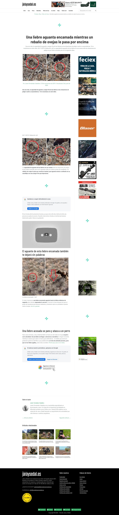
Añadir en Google (33, 208)
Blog (40, 14)
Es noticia (82, 477)
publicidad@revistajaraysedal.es (43, 487)
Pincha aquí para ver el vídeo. (57, 342)
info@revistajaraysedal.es (37, 490)
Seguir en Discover (52, 359)
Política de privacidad (65, 487)
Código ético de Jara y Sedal (67, 483)
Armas (81, 489)
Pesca (81, 485)
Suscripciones (63, 479)
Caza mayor (83, 481)
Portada (36, 14)
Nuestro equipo (64, 481)
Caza (81, 479)
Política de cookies (65, 491)
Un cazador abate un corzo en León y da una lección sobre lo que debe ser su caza (46, 441)
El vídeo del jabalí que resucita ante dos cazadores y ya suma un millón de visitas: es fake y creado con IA (46, 457)
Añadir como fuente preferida (36, 359)
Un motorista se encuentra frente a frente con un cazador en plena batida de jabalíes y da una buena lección (29, 442)
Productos (82, 487)
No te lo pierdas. (35, 306)
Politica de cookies (65, 489)
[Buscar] (96, 10)
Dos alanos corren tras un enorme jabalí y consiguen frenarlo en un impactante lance (63, 457)
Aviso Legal (63, 485)
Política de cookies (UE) (66, 492)
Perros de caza (84, 491)
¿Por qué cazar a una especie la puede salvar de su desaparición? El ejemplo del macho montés (29, 457)
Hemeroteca (83, 492)
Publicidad (62, 477)
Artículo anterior (27, 417)
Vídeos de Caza (45, 14)
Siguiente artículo (65, 417)
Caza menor (83, 483)
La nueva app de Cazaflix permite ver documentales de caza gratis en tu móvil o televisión (63, 442)
